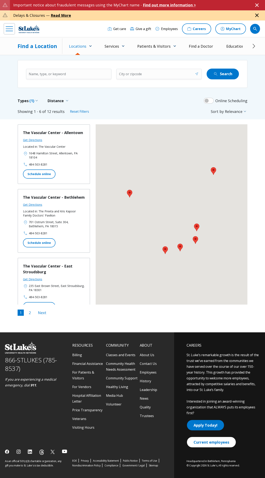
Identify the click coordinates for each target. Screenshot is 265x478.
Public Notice (130, 460)
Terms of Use (149, 460)
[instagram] (19, 452)
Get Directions (32, 140)
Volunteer (114, 404)
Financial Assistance (87, 363)
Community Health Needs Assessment (120, 366)
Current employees (211, 442)
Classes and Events (120, 355)
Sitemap (153, 465)
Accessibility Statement (106, 460)
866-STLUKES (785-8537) (31, 364)
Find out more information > (169, 4)
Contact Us (148, 363)
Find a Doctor (201, 46)
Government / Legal (133, 465)
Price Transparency (87, 410)
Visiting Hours (83, 427)
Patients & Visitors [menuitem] (154, 46)
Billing (77, 355)
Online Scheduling (231, 100)
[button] (165, 250)
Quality (145, 407)
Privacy (85, 460)
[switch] (209, 101)
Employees (148, 372)
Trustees (147, 416)
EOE (74, 460)
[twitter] (53, 452)
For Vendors (81, 387)
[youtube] (64, 451)
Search (222, 74)
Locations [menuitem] (77, 46)
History (145, 381)
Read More (61, 15)
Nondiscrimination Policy (86, 465)
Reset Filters (79, 111)
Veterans (79, 418)
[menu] (9, 29)
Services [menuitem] (112, 46)
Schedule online (39, 174)
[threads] (41, 452)
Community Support (121, 378)
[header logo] (29, 29)
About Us (147, 355)
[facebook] (7, 452)
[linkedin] (30, 452)
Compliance (111, 465)
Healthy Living (117, 387)
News (144, 398)
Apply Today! (205, 425)
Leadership (148, 389)
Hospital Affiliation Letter (86, 398)
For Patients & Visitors (83, 375)
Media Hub (114, 395)
